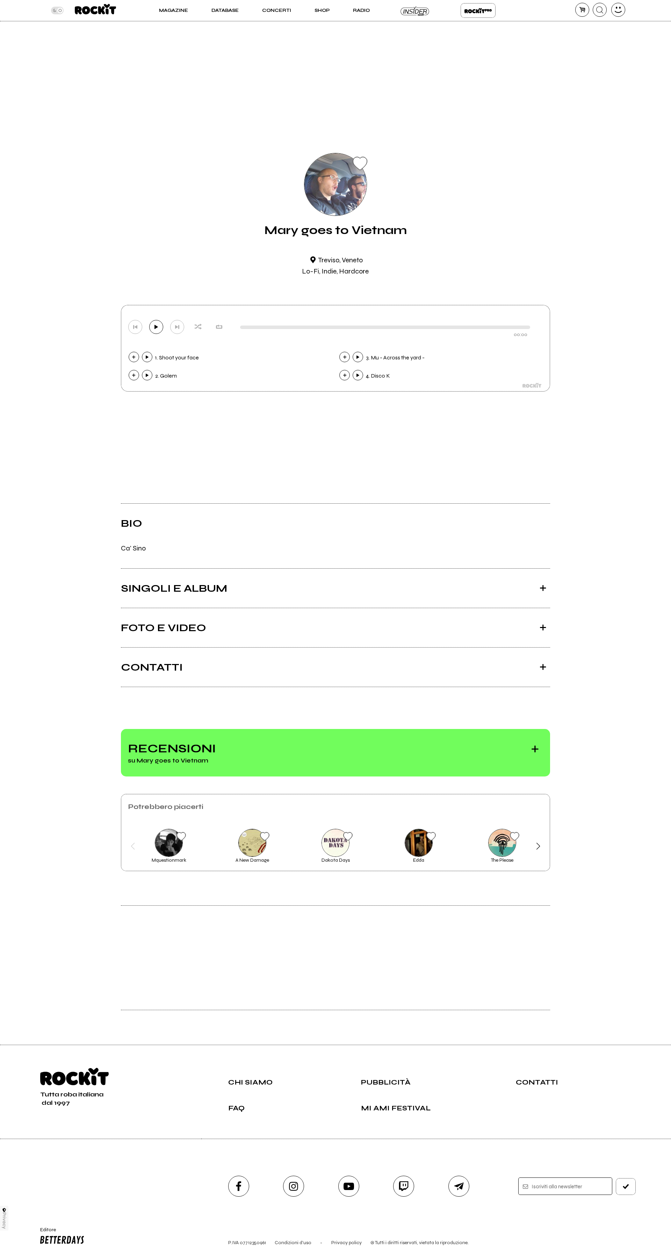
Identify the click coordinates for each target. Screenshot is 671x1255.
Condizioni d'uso (293, 1243)
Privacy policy (346, 1243)
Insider (415, 10)
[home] (95, 10)
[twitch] (403, 1186)
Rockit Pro (478, 10)
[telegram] (458, 1186)
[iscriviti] (626, 1186)
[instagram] (293, 1186)
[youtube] (348, 1186)
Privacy (4, 1220)
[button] (133, 846)
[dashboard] (618, 10)
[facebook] (238, 1186)
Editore (45, 1232)
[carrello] (582, 10)
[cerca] (600, 10)
